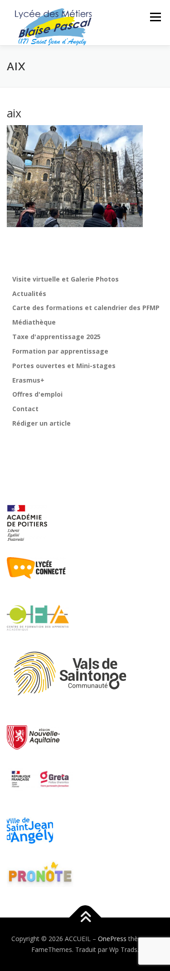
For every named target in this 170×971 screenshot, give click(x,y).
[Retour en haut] (85, 918)
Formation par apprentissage (60, 351)
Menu (154, 17)
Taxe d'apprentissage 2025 (56, 336)
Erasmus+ (28, 380)
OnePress (112, 938)
